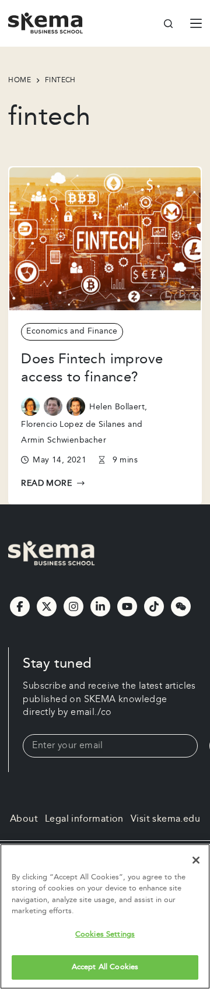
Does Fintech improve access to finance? (92, 368)
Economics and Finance (71, 331)
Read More (46, 484)
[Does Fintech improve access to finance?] (104, 238)
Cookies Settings (105, 934)
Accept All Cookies (105, 967)
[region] (105, 916)
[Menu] (196, 23)
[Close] (196, 860)
